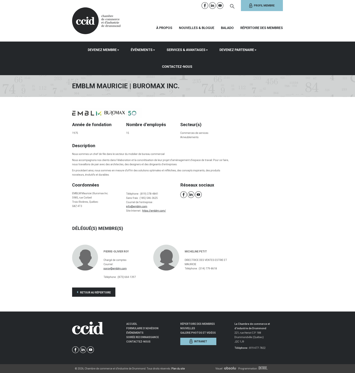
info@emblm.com (136, 206)
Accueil (131, 323)
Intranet (200, 341)
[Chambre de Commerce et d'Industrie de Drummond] (96, 20)
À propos (164, 28)
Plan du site (178, 368)
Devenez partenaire (236, 50)
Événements (142, 50)
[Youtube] (220, 5)
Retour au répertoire (95, 292)
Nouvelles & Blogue (196, 28)
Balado (227, 28)
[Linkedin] (212, 5)
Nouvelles (187, 328)
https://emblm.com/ (154, 210)
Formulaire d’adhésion (142, 328)
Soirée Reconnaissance (142, 337)
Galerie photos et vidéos (198, 332)
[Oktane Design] (264, 368)
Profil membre (264, 5)
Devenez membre (102, 50)
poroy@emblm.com (115, 268)
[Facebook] (205, 5)
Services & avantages (186, 50)
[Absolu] (231, 368)
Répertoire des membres (261, 28)
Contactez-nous (177, 67)
